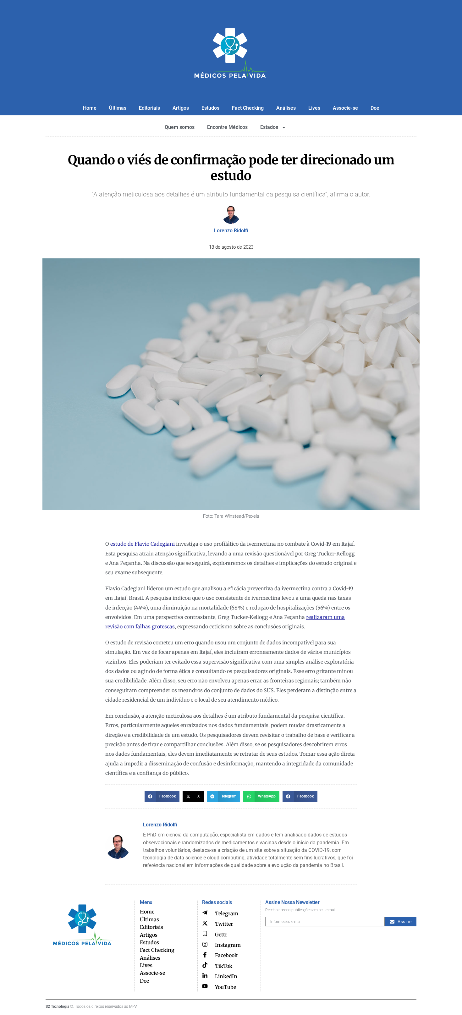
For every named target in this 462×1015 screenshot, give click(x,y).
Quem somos (180, 127)
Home (89, 108)
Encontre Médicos (227, 127)
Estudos (210, 108)
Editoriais (149, 108)
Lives (314, 108)
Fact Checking (248, 108)
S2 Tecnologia (57, 1006)
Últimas (117, 108)
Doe (375, 108)
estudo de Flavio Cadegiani (142, 544)
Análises (286, 108)
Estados (269, 127)
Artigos (181, 108)
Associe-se (345, 108)
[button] (162, 796)
